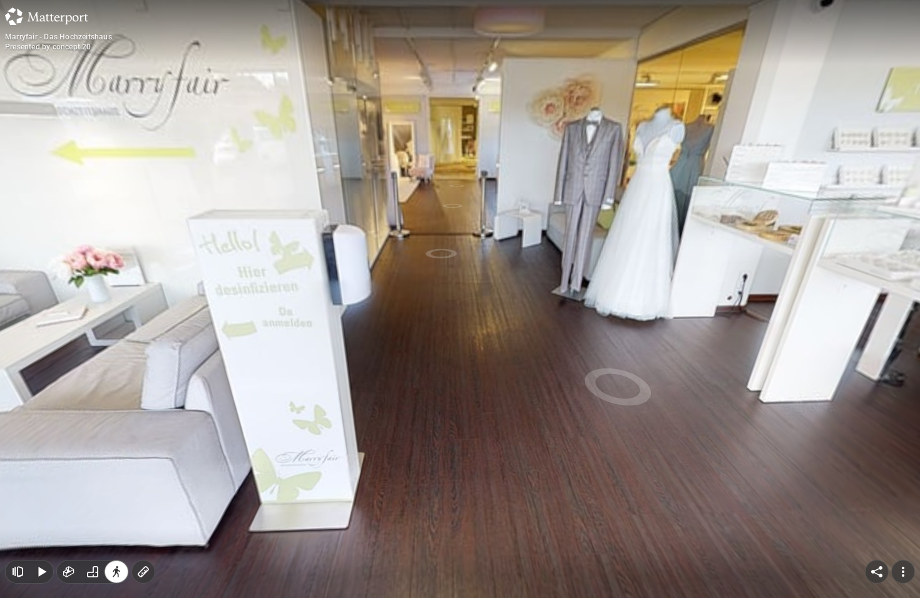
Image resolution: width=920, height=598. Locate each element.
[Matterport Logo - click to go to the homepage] (47, 16)
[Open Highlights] (17, 571)
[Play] (41, 571)
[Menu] (903, 572)
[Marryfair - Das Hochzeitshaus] (460, 299)
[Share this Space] (877, 572)
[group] (92, 572)
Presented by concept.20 (48, 47)
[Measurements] (143, 572)
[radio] (69, 571)
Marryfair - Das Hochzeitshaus (58, 37)
